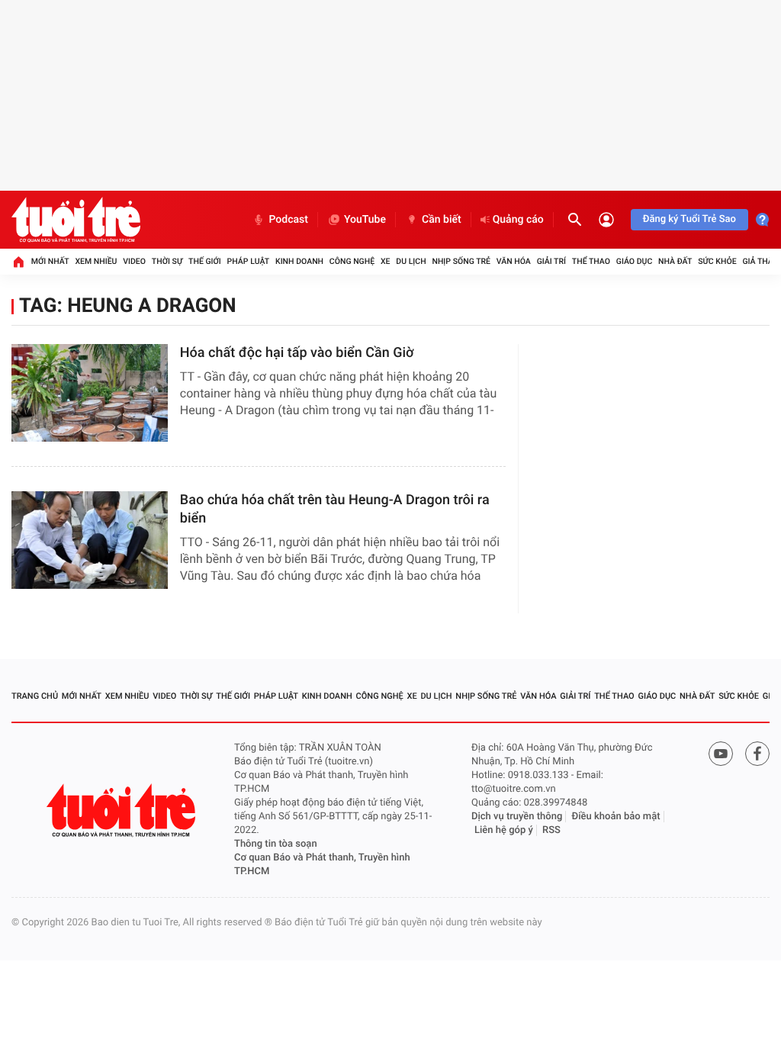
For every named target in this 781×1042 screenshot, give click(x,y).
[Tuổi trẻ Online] (123, 810)
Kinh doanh (299, 261)
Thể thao (591, 261)
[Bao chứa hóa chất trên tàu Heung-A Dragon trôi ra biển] (89, 540)
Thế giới (204, 261)
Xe (385, 261)
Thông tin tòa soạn (275, 844)
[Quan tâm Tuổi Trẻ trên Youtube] (721, 753)
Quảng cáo (518, 220)
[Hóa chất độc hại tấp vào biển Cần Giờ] (89, 393)
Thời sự (167, 261)
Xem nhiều (96, 261)
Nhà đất (675, 261)
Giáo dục (634, 261)
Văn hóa (514, 261)
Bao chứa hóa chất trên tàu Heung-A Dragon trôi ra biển (335, 509)
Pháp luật (248, 261)
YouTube (365, 220)
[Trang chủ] (18, 262)
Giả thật (759, 261)
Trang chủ (34, 696)
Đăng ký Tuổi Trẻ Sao (689, 219)
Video (134, 261)
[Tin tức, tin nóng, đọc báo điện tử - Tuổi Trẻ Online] (75, 220)
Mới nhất (50, 261)
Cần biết (441, 220)
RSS (551, 830)
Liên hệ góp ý (503, 830)
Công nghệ (351, 261)
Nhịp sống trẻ (461, 261)
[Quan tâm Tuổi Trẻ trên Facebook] (757, 753)
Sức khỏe (717, 261)
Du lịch (411, 261)
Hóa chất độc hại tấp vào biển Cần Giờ (297, 353)
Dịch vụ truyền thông (516, 816)
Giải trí (551, 261)
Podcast (288, 220)
